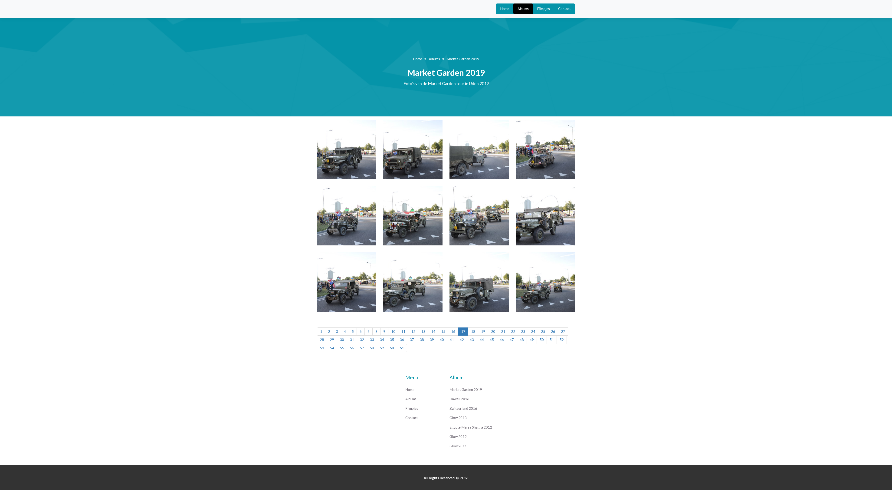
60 (392, 348)
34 (382, 339)
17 (463, 331)
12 (413, 331)
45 (492, 339)
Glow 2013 (458, 418)
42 (462, 339)
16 (453, 331)
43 (472, 339)
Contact (564, 9)
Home (504, 9)
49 (532, 339)
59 (382, 348)
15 (443, 331)
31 (352, 339)
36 (402, 339)
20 (493, 331)
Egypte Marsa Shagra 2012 (470, 427)
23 (523, 331)
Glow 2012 (458, 436)
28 (322, 339)
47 (512, 339)
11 (403, 331)
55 (342, 348)
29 (332, 339)
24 (533, 331)
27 (563, 331)
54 (332, 348)
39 (432, 339)
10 (393, 331)
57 (362, 348)
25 (543, 331)
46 (502, 339)
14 (433, 331)
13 (423, 331)
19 (483, 331)
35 (392, 339)
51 (552, 339)
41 (452, 339)
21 (503, 331)
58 (372, 348)
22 (513, 331)
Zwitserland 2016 (463, 408)
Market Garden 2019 (465, 389)
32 (362, 339)
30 (342, 339)
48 (522, 339)
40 (442, 339)
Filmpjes (543, 9)
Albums (523, 9)
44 (482, 339)
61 (402, 348)
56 (352, 348)
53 (322, 348)
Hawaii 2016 (459, 399)
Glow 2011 (458, 446)
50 (542, 339)
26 (553, 331)
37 (412, 339)
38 (422, 339)
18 (473, 331)
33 (372, 339)
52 (562, 339)
